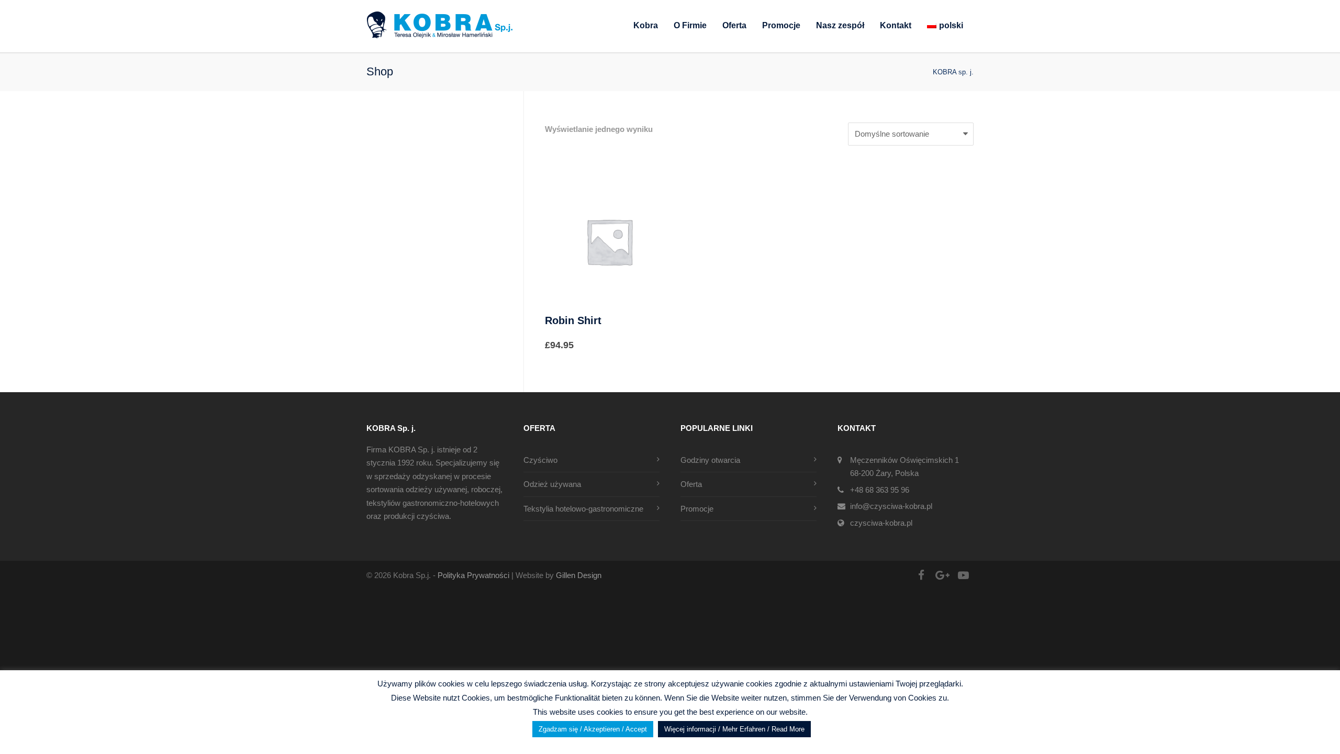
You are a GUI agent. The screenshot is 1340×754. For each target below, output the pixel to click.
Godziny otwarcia (710, 460)
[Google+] (942, 575)
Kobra (645, 25)
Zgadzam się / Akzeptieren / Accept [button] (593, 729)
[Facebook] (921, 575)
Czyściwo (540, 460)
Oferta (734, 25)
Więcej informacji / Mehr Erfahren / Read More (734, 729)
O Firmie (690, 25)
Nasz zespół (840, 25)
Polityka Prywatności (474, 575)
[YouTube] (963, 575)
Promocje (781, 25)
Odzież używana (552, 484)
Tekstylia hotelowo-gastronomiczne (583, 508)
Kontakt (895, 25)
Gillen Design (578, 575)
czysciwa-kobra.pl (881, 522)
